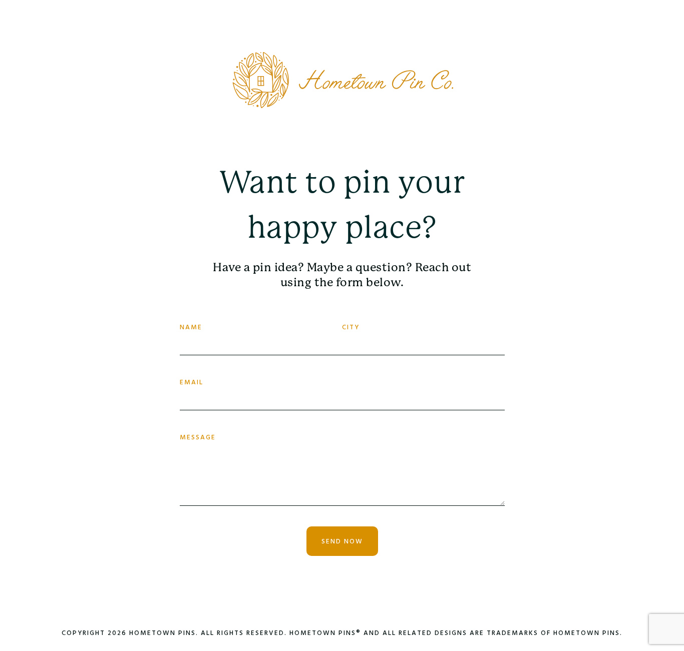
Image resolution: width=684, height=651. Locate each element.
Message (198, 437)
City (351, 327)
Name (191, 327)
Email (191, 382)
